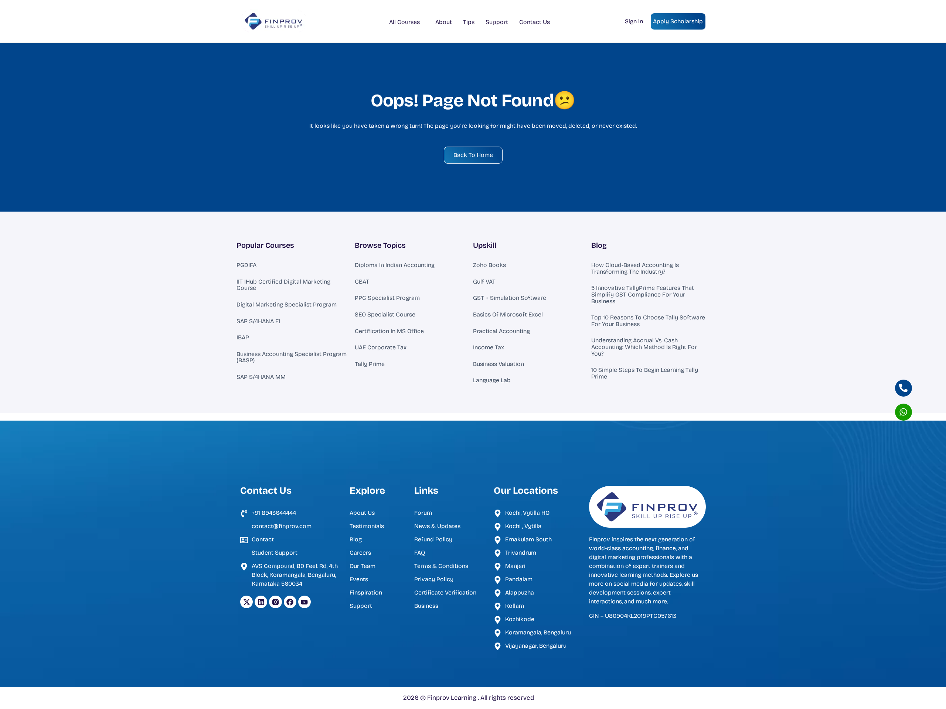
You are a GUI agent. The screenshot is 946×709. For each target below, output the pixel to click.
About (443, 21)
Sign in (634, 21)
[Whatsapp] (903, 412)
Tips (468, 21)
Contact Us (534, 21)
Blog (599, 245)
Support (497, 21)
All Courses (404, 21)
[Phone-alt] (903, 388)
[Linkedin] (261, 602)
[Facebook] (290, 602)
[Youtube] (304, 602)
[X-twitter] (246, 602)
